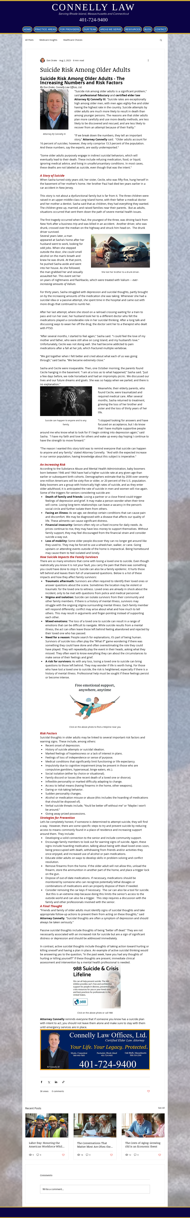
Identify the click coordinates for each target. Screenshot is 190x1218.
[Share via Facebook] (41, 1082)
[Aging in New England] (143, 1125)
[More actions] (148, 60)
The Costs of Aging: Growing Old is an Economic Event (142, 1144)
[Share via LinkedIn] (56, 1082)
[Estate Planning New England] (95, 1125)
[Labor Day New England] (46, 1125)
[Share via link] (63, 1082)
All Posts (29, 39)
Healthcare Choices (72, 39)
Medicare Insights (48, 39)
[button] (161, 40)
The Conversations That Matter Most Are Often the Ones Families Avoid (93, 1144)
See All (161, 1107)
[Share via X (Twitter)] (48, 1082)
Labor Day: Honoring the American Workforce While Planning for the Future (46, 1144)
